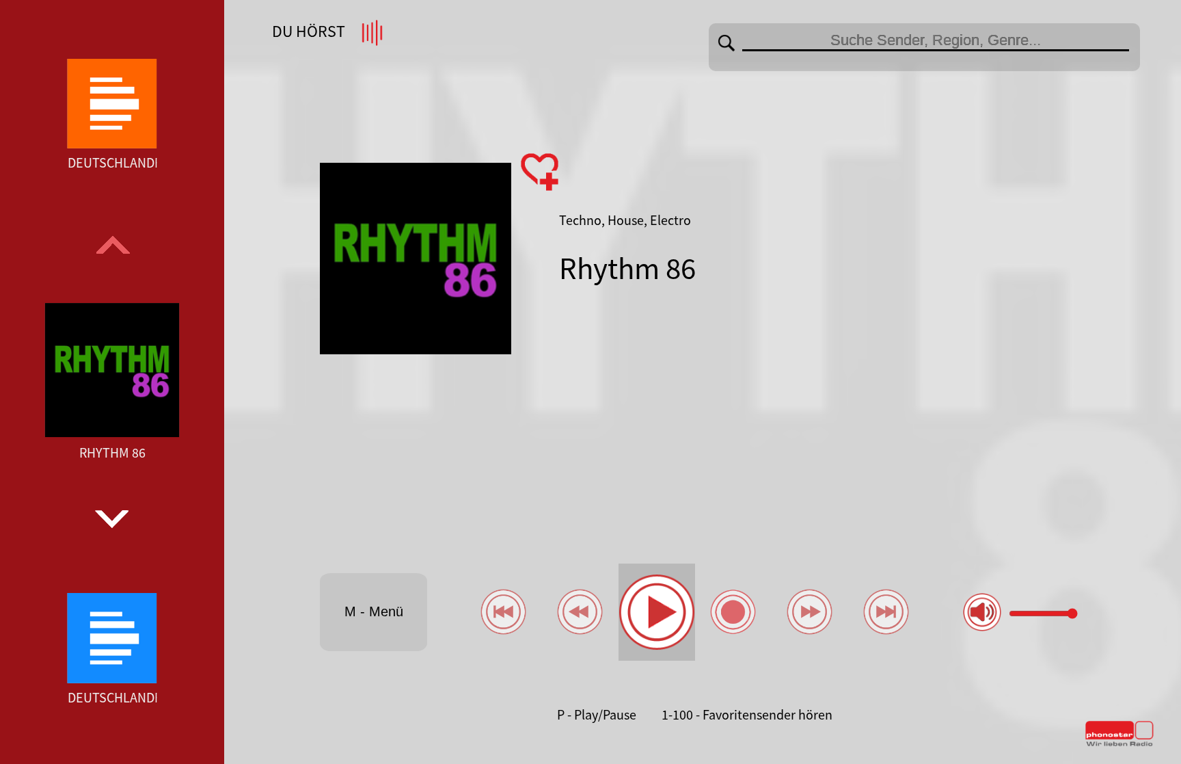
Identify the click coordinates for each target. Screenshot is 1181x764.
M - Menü (373, 611)
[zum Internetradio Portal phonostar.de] (1119, 743)
